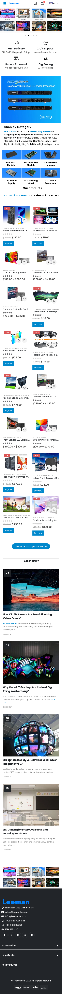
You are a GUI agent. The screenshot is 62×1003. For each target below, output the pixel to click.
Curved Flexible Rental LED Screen (44, 309)
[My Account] (35, 3)
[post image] (31, 590)
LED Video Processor (50, 182)
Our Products (32, 188)
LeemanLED (10, 131)
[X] (11, 935)
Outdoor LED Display (39, 270)
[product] (16, 258)
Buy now (8, 243)
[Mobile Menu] (5, 3)
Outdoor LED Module (31, 164)
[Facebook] (4, 935)
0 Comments (8, 634)
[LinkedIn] (25, 935)
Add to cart (18, 220)
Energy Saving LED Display (41, 394)
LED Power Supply (11, 182)
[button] (2, 20)
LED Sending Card (31, 182)
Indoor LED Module (11, 164)
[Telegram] (32, 935)
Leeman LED (7, 228)
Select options (18, 262)
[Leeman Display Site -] (14, 3)
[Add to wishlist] (24, 220)
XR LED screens (10, 623)
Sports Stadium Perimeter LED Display (24, 395)
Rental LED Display (17, 228)
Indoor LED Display (9, 270)
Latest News (31, 561)
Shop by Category (17, 127)
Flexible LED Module (50, 164)
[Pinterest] (18, 935)
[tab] (15, 195)
